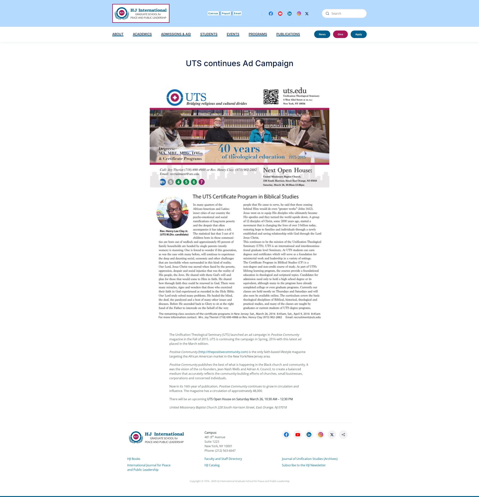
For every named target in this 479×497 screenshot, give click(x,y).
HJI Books (133, 459)
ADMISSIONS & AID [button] (176, 34)
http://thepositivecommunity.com (223, 352)
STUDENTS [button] (208, 34)
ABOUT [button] (117, 34)
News (322, 34)
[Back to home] (141, 13)
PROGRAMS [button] (258, 34)
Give (340, 34)
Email (237, 13)
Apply (358, 34)
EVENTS (233, 34)
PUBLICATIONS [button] (288, 34)
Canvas (213, 13)
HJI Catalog (212, 465)
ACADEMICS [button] (142, 34)
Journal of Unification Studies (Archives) (310, 459)
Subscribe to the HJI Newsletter (304, 465)
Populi (226, 13)
